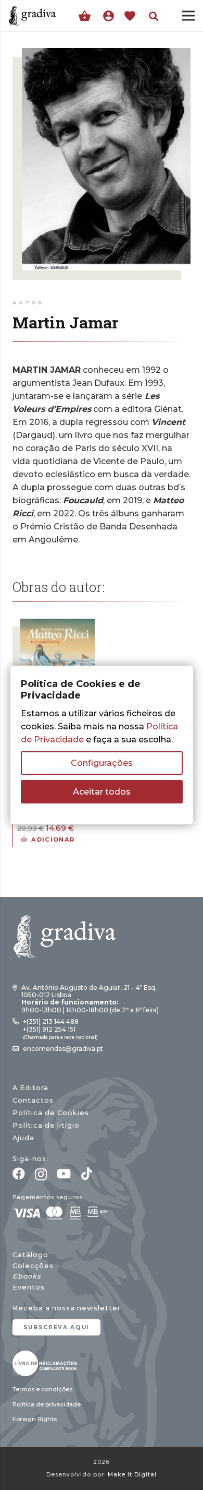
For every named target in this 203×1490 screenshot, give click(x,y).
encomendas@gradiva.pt (63, 1049)
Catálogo (30, 1255)
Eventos (28, 1287)
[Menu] (188, 16)
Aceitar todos (102, 792)
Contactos (33, 1100)
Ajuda (23, 1138)
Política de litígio (46, 1125)
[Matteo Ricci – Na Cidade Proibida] (57, 625)
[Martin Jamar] (106, 55)
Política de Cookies (50, 1113)
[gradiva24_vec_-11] (32, 15)
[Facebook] (18, 1173)
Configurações (102, 763)
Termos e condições (42, 1389)
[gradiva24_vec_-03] (44, 1363)
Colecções (33, 1266)
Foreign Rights (34, 1419)
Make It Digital (132, 1474)
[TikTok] (86, 1173)
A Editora (30, 1088)
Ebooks (26, 1276)
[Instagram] (41, 1174)
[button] (153, 16)
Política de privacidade (46, 1404)
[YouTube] (64, 1173)
